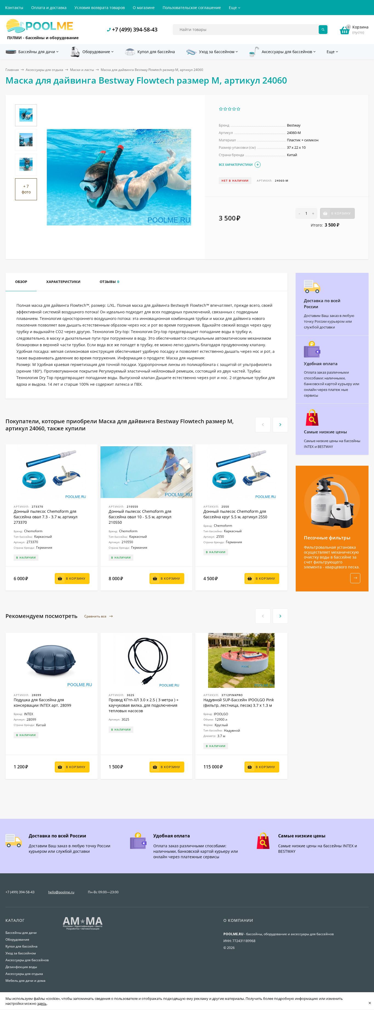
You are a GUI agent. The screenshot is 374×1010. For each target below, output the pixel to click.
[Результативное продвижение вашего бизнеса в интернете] (82, 929)
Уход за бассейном (20, 953)
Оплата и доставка (49, 7)
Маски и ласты (82, 69)
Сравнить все (95, 616)
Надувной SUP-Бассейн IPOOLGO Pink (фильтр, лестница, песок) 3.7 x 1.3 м (238, 702)
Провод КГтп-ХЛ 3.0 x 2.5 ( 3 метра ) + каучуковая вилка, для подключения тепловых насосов (144, 705)
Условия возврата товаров (99, 7)
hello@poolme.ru (61, 892)
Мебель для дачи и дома (25, 980)
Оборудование (17, 939)
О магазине (144, 7)
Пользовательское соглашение (192, 7)
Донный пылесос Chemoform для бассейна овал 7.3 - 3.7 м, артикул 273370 (45, 517)
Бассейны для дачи (21, 932)
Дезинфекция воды (21, 967)
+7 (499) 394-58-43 (134, 29)
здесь (42, 1003)
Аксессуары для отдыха (44, 69)
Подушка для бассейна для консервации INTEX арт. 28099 (42, 702)
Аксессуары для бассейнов (27, 960)
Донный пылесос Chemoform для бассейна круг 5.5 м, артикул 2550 (235, 514)
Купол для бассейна (21, 946)
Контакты (14, 7)
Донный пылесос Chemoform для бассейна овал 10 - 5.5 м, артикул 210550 (140, 517)
